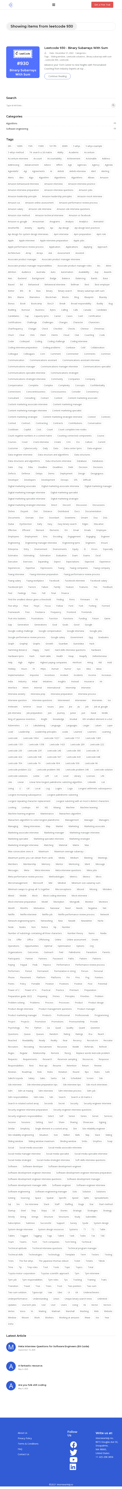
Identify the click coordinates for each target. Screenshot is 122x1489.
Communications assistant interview (81, 360)
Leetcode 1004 (30, 738)
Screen (90, 1078)
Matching (48, 845)
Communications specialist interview (26, 372)
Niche (100, 920)
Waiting (42, 1311)
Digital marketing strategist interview (27, 504)
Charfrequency (15, 328)
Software (12, 1166)
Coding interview (78, 341)
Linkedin (92, 782)
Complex (48, 385)
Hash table (45, 656)
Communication (16, 360)
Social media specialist (57, 1153)
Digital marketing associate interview (60, 486)
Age (70, 164)
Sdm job (91, 1090)
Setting (39, 1122)
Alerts (11, 177)
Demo (51, 473)
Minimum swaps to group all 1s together (29, 889)
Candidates (13, 315)
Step (33, 1210)
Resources (87, 1059)
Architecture (14, 252)
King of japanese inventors (21, 719)
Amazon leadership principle (22, 196)
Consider (76, 391)
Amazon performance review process (78, 202)
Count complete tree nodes (72, 429)
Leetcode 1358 (36, 744)
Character (78, 322)
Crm (68, 441)
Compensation (15, 385)
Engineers (90, 542)
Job (87, 706)
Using (75, 1304)
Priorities (84, 996)
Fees (33, 593)
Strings (34, 1216)
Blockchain (51, 297)
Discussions (98, 504)
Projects (25, 1021)
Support (61, 1223)
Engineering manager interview (41, 542)
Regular (23, 1053)
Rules (97, 1071)
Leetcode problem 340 (77, 769)
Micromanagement (18, 882)
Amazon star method (19, 215)
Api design (64, 227)
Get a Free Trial (102, 4)
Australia (40, 271)
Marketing (73, 826)
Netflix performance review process (76, 914)
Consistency (92, 391)
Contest (92, 416)
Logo (70, 788)
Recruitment (45, 1046)
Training (91, 1279)
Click (32, 334)
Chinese (85, 328)
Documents (14, 517)
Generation (23, 624)
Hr (34, 668)
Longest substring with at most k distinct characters (82, 801)
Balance (66, 278)
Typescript (37, 1292)
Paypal (23, 964)
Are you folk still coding (32, 1385)
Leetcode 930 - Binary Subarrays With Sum (76, 48)
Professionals (82, 1015)
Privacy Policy (25, 1438)
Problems (35, 1002)
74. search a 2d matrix (40, 152)
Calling (64, 309)
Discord (67, 504)
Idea (88, 668)
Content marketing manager (67, 404)
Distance (47, 511)
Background (38, 278)
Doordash (54, 517)
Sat (63, 1078)
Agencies (82, 164)
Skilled (66, 1134)
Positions (64, 983)
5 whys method (16, 152)
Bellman (75, 284)
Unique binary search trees (78, 1298)
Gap (10, 624)
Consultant (13, 397)
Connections (14, 391)
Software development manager (83, 1179)
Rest (31, 1065)
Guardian (63, 643)
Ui (69, 1292)
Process (49, 1002)
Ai (51, 171)
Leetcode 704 (15, 763)
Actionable (91, 158)
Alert (93, 171)
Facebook (54, 580)
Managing (13, 826)
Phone (11, 977)
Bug (110, 303)
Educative (99, 523)
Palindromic (75, 952)
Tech (34, 1241)
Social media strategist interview (53, 1160)
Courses (12, 441)
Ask (50, 252)
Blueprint (89, 297)
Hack (91, 643)
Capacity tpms (41, 315)
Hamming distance (17, 649)
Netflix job (47, 914)
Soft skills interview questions (90, 1160)
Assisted (79, 252)
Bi (30, 290)
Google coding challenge (20, 630)
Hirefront (77, 662)
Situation (43, 1134)
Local (37, 788)
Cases (69, 315)
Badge (53, 278)
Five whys (13, 605)
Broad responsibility (81, 303)
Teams (23, 1241)
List (103, 782)
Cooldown (13, 429)
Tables (11, 1235)
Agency (95, 164)
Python (37, 1027)
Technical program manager (82, 1248)
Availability (84, 271)
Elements (54, 530)
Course (100, 435)
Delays (39, 473)
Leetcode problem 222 (19, 769)
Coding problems (51, 347)
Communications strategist (64, 372)
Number (66, 927)
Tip (20, 1267)
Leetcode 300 (74, 750)
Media (61, 857)
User (53, 1304)
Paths (71, 958)
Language (56, 725)
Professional (63, 1015)
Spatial (50, 1197)
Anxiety (28, 227)
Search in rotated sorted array (23, 1103)
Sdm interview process (69, 1090)
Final (53, 593)
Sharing (74, 1122)
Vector (94, 1304)
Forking (92, 605)
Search (62, 1097)
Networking (47, 920)
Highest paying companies (53, 662)
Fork (81, 605)
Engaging (90, 536)
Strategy (107, 1210)
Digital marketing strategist (64, 498)
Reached (12, 1040)
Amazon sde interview (40, 208)
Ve (84, 1304)
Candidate (102, 309)
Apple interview (27, 240)
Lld (27, 788)
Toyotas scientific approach (55, 1273)
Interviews (97, 700)
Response (104, 1059)
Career (57, 315)
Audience (26, 271)
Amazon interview (53, 183)
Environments (60, 549)
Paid (61, 952)
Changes (63, 322)
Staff (57, 1204)
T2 (93, 1229)
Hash (31, 656)
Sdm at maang (25, 1090)
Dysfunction (25, 523)
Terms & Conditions (28, 1443)
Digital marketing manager (98, 486)
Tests (11, 1260)
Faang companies (79, 567)
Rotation (62, 1071)
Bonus (11, 303)
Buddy (100, 303)
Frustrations (37, 618)
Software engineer (61, 1185)
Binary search (65, 290)
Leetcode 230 (15, 750)
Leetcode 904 (53, 763)
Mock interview (79, 895)
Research (47, 1059)
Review (98, 1065)
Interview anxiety (16, 693)
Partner (29, 958)
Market (59, 826)
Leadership (24, 731)
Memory (45, 864)
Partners (42, 958)
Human (55, 668)
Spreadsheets (101, 1197)
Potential (102, 983)
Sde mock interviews (96, 1084)
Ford (70, 605)
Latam (98, 725)
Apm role (101, 234)
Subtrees (30, 1223)
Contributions (75, 423)
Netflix (11, 914)
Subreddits (91, 1216)
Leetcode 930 (52, 60)
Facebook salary (98, 580)
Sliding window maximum (41, 1141)
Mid (50, 882)
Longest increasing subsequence (24, 794)
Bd (21, 284)
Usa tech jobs (29, 1304)
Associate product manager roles (75, 265)
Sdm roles (39, 1097)
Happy (36, 649)
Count (50, 429)
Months (24, 908)
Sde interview (15, 1084)
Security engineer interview (97, 1103)
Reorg (67, 1053)
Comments (89, 353)
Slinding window (68, 1141)
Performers (14, 971)
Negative (92, 908)
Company (90, 378)
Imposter (34, 675)
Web (96, 1311)
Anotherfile (13, 227)
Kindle (105, 712)
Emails (87, 530)
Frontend (71, 612)
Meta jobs (92, 870)
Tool (45, 1267)
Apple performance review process (26, 246)
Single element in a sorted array (51, 1128)
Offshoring (44, 939)
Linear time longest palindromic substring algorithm (55, 782)
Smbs (84, 1141)
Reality (54, 1040)
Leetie (36, 775)
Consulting (29, 397)
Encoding (57, 536)
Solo (74, 1191)
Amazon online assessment (39, 202)
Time (10, 1267)
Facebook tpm (15, 586)
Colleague (13, 353)
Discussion (81, 504)
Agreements (38, 171)
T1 (84, 1229)
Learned (78, 731)
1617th (52, 146)
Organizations (15, 952)
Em (66, 530)
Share (61, 1122)
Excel (98, 555)
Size (56, 1134)
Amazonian (38, 221)
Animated (98, 221)
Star (91, 1204)
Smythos (97, 1141)
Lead (10, 731)
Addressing (13, 164)
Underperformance (17, 1298)
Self (61, 1116)
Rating (67, 1034)
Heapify (83, 656)
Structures (64, 1216)
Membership (29, 864)
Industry (22, 681)
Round (76, 1071)
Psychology (14, 1027)
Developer (13, 479)
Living (11, 788)
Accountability (54, 158)
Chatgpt (32, 328)
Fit (96, 599)
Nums (91, 933)
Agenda (109, 164)
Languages (71, 725)
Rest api (43, 1065)
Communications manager (21, 366)
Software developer (33, 1166)
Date (10, 467)
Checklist (57, 328)
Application (54, 246)
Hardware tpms (16, 656)
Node (11, 927)
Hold (109, 662)
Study (77, 1216)
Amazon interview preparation (23, 190)
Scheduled (76, 1078)
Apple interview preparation (54, 240)
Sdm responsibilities (18, 1097)
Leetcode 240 (54, 750)
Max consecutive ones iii (20, 851)
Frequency (56, 612)
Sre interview (31, 1204)
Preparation (90, 990)
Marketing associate (94, 826)
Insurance (89, 681)
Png (87, 977)
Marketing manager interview (85, 832)
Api (51, 227)
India (10, 681)
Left (47, 775)
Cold (83, 347)
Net (104, 908)
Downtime (70, 517)
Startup (11, 1210)
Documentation (93, 511)
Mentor (59, 864)
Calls (75, 309)
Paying (11, 964)
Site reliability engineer (93, 1128)
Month (11, 908)
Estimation (45, 555)
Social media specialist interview (91, 1153)
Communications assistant (43, 360)
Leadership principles (46, 731)
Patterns (96, 958)
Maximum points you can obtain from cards (30, 857)
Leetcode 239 (34, 750)
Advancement (32, 164)
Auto (53, 271)
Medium (74, 857)
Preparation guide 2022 (20, 996)
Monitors (103, 901)
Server (95, 1116)
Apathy (41, 227)
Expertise (30, 567)
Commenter (72, 353)
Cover (25, 441)
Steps (44, 1210)
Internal (38, 687)
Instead (75, 681)
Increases (106, 675)
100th (20, 146)
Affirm (59, 164)
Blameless (34, 297)
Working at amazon (69, 1317)
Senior (72, 1116)
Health (59, 656)
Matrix (76, 845)
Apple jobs (79, 240)
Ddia (30, 467)
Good (76, 624)
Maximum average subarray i (69, 851)
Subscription (14, 1223)
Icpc (79, 668)
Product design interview (20, 1008)
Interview (86, 687)
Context (12, 423)
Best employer (102, 284)
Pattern (83, 958)
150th (41, 146)
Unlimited (102, 1298)
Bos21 (50, 303)
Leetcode (64, 60)
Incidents (78, 675)
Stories (64, 1210)
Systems (73, 1229)
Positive (78, 983)
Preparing (42, 996)
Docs (77, 511)
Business (39, 309)
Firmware (85, 599)
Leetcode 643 (74, 756)
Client (43, 334)
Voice (22, 1311)
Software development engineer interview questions (34, 1179)
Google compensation (50, 630)
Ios (109, 700)
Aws (10, 278)
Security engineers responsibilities (25, 1116)
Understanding (40, 1298)
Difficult (87, 479)
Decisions (98, 467)
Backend (22, 278)
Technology (54, 1254)
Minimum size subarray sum (85, 882)
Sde (101, 1078)
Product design (96, 1002)
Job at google (101, 706)
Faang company (101, 567)
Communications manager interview (59, 366)
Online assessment (76, 939)
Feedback (108, 586)
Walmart (56, 1311)
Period (28, 971)
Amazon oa (14, 202)
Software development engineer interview (29, 1172)
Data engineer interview (20, 454)
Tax (93, 1235)
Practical (46, 990)
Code (102, 334)
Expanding (43, 561)
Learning (106, 731)
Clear (22, 334)
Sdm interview (45, 1090)
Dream (84, 517)
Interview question (17, 700)
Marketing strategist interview (23, 845)
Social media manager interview (24, 1153)
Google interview (75, 630)
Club (77, 334)
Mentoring (74, 864)
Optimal (48, 945)
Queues (40, 1034)
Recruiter (108, 1040)
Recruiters (13, 1046)
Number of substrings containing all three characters (35, 933)
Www (87, 1317)
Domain (29, 517)
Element (40, 530)
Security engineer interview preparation (28, 1109)
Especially (108, 549)
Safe (107, 1071)
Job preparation (34, 712)
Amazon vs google (17, 221)
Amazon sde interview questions (73, 208)
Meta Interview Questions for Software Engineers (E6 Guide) (53, 1346)
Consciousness (58, 391)
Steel (23, 1210)
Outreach (48, 952)
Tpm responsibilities (32, 1279)
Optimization (64, 945)
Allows (91, 177)
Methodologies (56, 876)
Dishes (11, 511)
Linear (20, 782)
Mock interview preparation (22, 901)
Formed (106, 605)
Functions (68, 618)
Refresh (103, 1046)
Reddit (75, 1046)
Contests (105, 416)
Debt (70, 467)
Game (107, 618)
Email (76, 530)
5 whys (76, 146)
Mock (35, 895)
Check (45, 328)
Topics (79, 1267)
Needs (79, 908)
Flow (25, 605)
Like (10, 782)
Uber (60, 1292)
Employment (31, 536)
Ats (98, 265)
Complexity (64, 385)
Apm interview (61, 234)
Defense (25, 473)
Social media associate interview (65, 1147)
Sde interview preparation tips (42, 1084)
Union (56, 1298)
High (20, 662)
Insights (62, 681)
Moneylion (58, 901)
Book (23, 303)
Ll (20, 788)
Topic (67, 1267)
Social (11, 1147)
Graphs (36, 643)
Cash (80, 315)
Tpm (77, 1273)
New (60, 920)
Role (39, 1071)
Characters (94, 322)
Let (56, 775)
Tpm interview (92, 1273)
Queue (27, 1034)
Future (95, 618)
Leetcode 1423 (57, 744)
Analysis (69, 221)
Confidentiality (97, 385)
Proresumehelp (77, 1021)
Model (44, 901)
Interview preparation (62, 693)
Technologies (35, 1254)
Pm (68, 977)
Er (85, 549)
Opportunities (32, 945)
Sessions (25, 1122)
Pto (27, 1027)
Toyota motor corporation (21, 1273)
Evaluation (61, 555)
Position (49, 983)
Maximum (43, 851)
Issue (39, 706)
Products (46, 1015)
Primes (56, 996)
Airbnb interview (77, 171)
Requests (12, 1059)
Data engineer (94, 448)
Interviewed (64, 700)
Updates (12, 1304)
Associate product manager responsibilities (30, 265)
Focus (48, 605)
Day (20, 467)
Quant (82, 1027)
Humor (67, 668)
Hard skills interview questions (70, 649)
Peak (34, 964)
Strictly (11, 1216)
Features (83, 586)
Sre (18, 1204)
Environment (40, 549)
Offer (19, 939)
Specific (63, 1197)
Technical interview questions (47, 1248)
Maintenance (47, 813)
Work (37, 1317)
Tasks (83, 1235)
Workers (49, 1317)
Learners (91, 731)
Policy (23, 983)
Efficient (26, 530)
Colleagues (29, 353)
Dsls (105, 517)
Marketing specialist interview (49, 838)
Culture (88, 441)
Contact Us (23, 1454)
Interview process (87, 693)
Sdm (10, 1090)
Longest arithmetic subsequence (95, 788)
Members (13, 864)
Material (63, 845)
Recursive (62, 1046)
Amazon (104, 177)
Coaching (89, 334)
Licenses (90, 775)
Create (57, 441)
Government (76, 637)
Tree (37, 1286)
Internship (71, 687)
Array (28, 252)
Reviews (12, 1071)
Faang (61, 567)
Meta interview (42, 870)
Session (12, 1122)
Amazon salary (15, 208)
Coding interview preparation (22, 347)
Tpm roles (53, 1279)
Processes (64, 1002)
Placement (25, 977)
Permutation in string (65, 971)
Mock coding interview (54, 895)
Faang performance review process (82, 574)
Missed (80, 889)
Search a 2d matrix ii (81, 1097)
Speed (75, 1197)
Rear (65, 1040)
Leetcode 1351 (15, 744)
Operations (13, 945)
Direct (54, 504)
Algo (31, 177)
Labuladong (39, 725)
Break (62, 303)
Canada (87, 309)
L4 (26, 725)
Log (48, 788)
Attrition (12, 271)
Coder (11, 341)
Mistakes (107, 889)
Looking (12, 807)
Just (83, 712)
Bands (94, 278)
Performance (63, 964)
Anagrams (55, 221)
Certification (94, 315)
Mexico (86, 876)
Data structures (82, 454)
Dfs (76, 479)
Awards (108, 271)
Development (48, 479)
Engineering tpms (71, 542)
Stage (81, 1204)
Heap (71, 656)
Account (38, 158)
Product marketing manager (22, 1015)
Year (107, 1317)
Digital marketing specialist (64, 492)
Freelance (40, 612)
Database (82, 460)
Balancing (80, 278)
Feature (70, 586)
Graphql (23, 643)
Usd (43, 1304)
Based (11, 284)
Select (51, 1116)
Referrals (89, 1046)
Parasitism (91, 952)
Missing (93, 889)
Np (54, 927)
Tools (56, 1267)
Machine (70, 807)
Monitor (89, 901)
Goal (54, 624)
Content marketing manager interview (27, 410)
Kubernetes (14, 725)
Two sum (91, 1286)
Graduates (103, 637)
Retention (72, 1065)
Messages (13, 870)
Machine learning (89, 807)
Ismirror (27, 706)
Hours (24, 668)
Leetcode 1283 (93, 738)
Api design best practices (87, 227)
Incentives (49, 675)
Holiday (12, 668)
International (53, 687)
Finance (65, 593)
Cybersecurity (30, 448)
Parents (106, 952)
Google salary (58, 637)
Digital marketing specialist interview (26, 498)
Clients (54, 334)
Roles (50, 1071)
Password (58, 958)
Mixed (11, 895)
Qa (48, 1027)
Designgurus (97, 473)
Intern (26, 687)
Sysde (85, 1223)
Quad (58, 1027)
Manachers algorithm (70, 813)
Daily (45, 448)
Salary (31, 1078)
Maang (57, 807)
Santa (54, 1078)
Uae (50, 1292)
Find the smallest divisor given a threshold (29, 599)
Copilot (27, 429)
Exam (75, 555)
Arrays (40, 252)
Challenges (47, 322)
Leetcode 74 (33, 763)
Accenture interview (18, 158)
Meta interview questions (68, 870)
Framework (14, 612)
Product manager (86, 1008)
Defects (12, 473)
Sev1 (50, 1122)
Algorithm (44, 177)
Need (68, 908)
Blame (20, 297)
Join (50, 712)
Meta (26, 870)
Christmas (99, 328)
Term (83, 1254)
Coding (38, 341)
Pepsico (47, 964)
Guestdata (78, 643)
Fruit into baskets (17, 618)
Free (27, 612)
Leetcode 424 (15, 756)
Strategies (92, 1210)
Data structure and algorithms (53, 454)
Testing (108, 1254)
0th (9, 146)
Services (108, 1116)
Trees (48, 1286)
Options (80, 945)
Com (42, 353)
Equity (75, 549)
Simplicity (25, 1128)
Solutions (101, 1191)
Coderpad (25, 341)
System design (101, 1223)
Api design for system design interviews (28, 234)
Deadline (42, 467)
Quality (69, 1027)
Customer (13, 448)
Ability (60, 152)
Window (12, 1317)
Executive (13, 561)
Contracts (58, 423)
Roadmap (27, 1071)
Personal (98, 971)
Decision (83, 467)
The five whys (26, 1260)
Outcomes (33, 952)
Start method (106, 1204)
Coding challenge (56, 341)
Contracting (42, 423)
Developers (30, 479)
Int (101, 681)
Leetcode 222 (97, 744)
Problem (99, 996)
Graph (11, 643)
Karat (93, 712)
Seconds (48, 1103)
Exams (86, 555)
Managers (104, 819)
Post (90, 983)
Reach (101, 1034)
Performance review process (90, 964)
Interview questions (42, 700)
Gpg (91, 637)
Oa (9, 939)
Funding (83, 618)
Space (38, 1197)
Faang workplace (35, 580)
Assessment (64, 252)
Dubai (11, 523)
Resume (57, 1065)
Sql (9, 1204)
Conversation (94, 423)
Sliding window (58, 56)
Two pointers (74, 1286)
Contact (45, 397)
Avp (96, 271)
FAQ (20, 1449)
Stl (53, 1210)
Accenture (89, 152)
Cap (27, 315)
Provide (94, 1021)
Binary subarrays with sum (99, 56)
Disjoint (24, 511)
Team (11, 1241)
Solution (86, 1191)
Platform (40, 977)
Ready (42, 1040)
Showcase (88, 1122)
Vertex (11, 1311)
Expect (57, 561)
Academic (74, 152)
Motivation (39, 908)
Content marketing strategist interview (62, 416)
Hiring (90, 662)
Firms (72, 599)
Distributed (63, 511)
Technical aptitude (17, 1248)
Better (11, 290)
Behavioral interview (54, 284)
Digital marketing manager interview (26, 492)
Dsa (95, 517)
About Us (22, 1432)
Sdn (51, 1097)
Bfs (21, 290)
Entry (26, 549)
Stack (46, 1204)
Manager (88, 819)
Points (11, 983)
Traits (104, 1279)
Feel (10, 593)
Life (102, 775)
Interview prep (38, 693)
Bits (10, 297)
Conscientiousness (35, 391)
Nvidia (103, 933)
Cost (39, 429)
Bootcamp (36, 303)
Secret (61, 1103)
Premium (74, 990)
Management (72, 819)
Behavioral (33, 284)
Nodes (22, 927)
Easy (49, 523)
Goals (65, 624)
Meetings (102, 857)
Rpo (87, 1071)
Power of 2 (13, 990)
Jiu (79, 706)
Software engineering (61, 128)
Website (108, 1311)
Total (90, 1267)
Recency (77, 1040)
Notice (44, 927)
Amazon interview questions (58, 190)
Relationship (39, 1053)
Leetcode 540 (34, 756)
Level (65, 775)
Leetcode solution (103, 769)
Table (102, 1229)
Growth (49, 643)
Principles (70, 996)
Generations (40, 624)
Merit (87, 864)
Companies (74, 378)
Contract (25, 423)
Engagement (74, 536)
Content (58, 397)
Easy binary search (67, 523)
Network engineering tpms (21, 920)
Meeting (88, 857)
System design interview (20, 1229)
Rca (90, 1034)
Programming (102, 1015)
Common (106, 353)
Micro (99, 876)
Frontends (86, 612)
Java (61, 706)
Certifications (14, 322)
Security (74, 1103)
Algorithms (61, 123)
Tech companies (50, 1241)
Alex (21, 177)
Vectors (107, 1304)
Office (30, 939)
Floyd (36, 605)
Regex (11, 1053)
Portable (35, 983)
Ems (45, 536)
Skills (77, 1134)
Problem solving (16, 1002)
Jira (70, 706)
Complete (33, 385)
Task (71, 1235)
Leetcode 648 (93, 756)
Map (48, 826)
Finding (60, 599)
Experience (105, 561)
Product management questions (55, 1008)
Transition (13, 1286)
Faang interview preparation (44, 574)
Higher (31, 662)
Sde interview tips (72, 1084)
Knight (44, 719)
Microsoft (38, 882)
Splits (86, 1197)
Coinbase (70, 347)
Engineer (105, 536)
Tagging (37, 1235)
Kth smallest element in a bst (97, 719)
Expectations (72, 561)
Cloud (66, 334)
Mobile (23, 895)
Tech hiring (70, 1241)
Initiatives (47, 681)
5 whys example (94, 146)
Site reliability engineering (21, 1134)
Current (101, 441)
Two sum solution (17, 1292)
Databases (97, 460)
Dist (36, 511)
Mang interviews (32, 826)
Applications (72, 246)
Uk (76, 1292)
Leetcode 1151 (72, 738)
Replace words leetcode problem (93, 1053)
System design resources (51, 1229)
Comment (56, 353)
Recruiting (29, 1046)
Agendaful (13, 171)
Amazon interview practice (81, 183)
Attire (108, 265)
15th (30, 146)
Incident (64, 675)
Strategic (77, 1210)
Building (12, 309)
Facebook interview (75, 580)
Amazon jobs (85, 190)
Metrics (73, 876)
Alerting (105, 171)
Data (55, 448)
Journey (61, 712)
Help (10, 662)
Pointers (99, 977)
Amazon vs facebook (80, 215)
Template (70, 1254)
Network (104, 914)
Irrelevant (13, 706)
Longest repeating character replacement (29, 801)
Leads (65, 731)
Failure (44, 586)
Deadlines (58, 467)
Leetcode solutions (76, 56)
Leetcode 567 (54, 756)
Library (77, 775)
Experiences (14, 567)
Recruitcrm (92, 1040)
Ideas (99, 668)
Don (41, 517)
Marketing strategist (79, 838)
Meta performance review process (25, 876)
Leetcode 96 (91, 763)
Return (85, 1065)
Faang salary (14, 580)
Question (95, 1027)
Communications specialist (97, 366)
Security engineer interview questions (72, 1109)
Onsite (95, 939)
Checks (71, 328)
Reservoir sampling (67, 1059)
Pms (77, 977)
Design (81, 473)
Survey (73, 1223)
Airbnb (61, 171)
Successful (45, 1223)
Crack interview (41, 441)
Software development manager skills (27, 1185)
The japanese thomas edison (54, 1260)
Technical (86, 1241)
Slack (97, 1134)
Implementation (16, 675)
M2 (46, 807)
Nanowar (55, 908)
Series (84, 1116)
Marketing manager (54, 832)
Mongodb (75, 901)
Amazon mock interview (89, 196)
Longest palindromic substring (62, 794)
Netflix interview (28, 914)
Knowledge (58, 719)
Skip (87, 1134)
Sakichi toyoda (15, 1078)
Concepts (80, 385)
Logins (58, 788)
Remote (55, 1053)
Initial (34, 681)
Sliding (108, 1134)
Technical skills (15, 1254)
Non (33, 927)
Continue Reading (57, 76)
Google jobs (96, 630)
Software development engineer (64, 1166)
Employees (13, 536)
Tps (66, 1279)
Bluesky (103, 297)
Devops (64, 479)
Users (64, 1304)
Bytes (53, 309)
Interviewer (80, 700)
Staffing (69, 1204)
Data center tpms (73, 448)
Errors (94, 549)
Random (53, 1034)
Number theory (75, 933)
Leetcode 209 (77, 744)
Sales (42, 1078)
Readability (27, 1040)
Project (11, 1021)
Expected (89, 561)
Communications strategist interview (27, 378)
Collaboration (98, 347)
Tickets (89, 1260)
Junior (73, 712)
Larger (86, 725)
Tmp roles (32, 1267)
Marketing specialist (18, 838)
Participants (14, 958)
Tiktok (101, 1260)
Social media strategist (19, 1160)
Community (57, 378)
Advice (47, 164)
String (23, 1216)
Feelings (22, 593)
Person (84, 971)
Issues (50, 706)
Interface (12, 687)
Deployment (66, 473)
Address (106, 158)
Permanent (43, 971)
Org (92, 945)
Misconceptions (63, 889)
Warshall (70, 1311)
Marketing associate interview (23, 832)
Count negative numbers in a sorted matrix (30, 435)
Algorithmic (60, 177)
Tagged (24, 1235)
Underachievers (91, 1292)
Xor (97, 1317)
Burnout (25, 309)
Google (88, 624)
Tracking (77, 1279)
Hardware (96, 649)
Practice (60, 990)
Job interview (14, 712)
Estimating (29, 555)
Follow (59, 605)
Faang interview (16, 574)
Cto (78, 441)
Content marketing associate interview (27, 404)
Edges (85, 523)
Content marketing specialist (66, 410)
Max (87, 845)
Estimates (13, 555)
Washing (84, 1311)
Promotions (57, 1021)
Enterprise (13, 549)
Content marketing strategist (22, 416)
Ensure (104, 542)
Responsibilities (16, 1065)
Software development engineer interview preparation (84, 1172)
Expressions (46, 567)
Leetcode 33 (92, 750)
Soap (109, 1141)
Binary (49, 290)
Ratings (79, 1034)
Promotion (40, 1021)
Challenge (32, 322)
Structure (48, 1216)
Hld (100, 662)
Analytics (83, 221)
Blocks (65, 297)
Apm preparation (82, 234)
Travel (27, 1286)
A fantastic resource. (30, 1365)
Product (79, 1002)
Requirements (30, 1059)
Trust (59, 1286)
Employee (101, 530)
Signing (102, 1122)
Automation (67, 271)
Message (100, 864)
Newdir (71, 920)
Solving (11, 1197)
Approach (102, 246)
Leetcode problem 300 (48, 769)
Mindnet (62, 882)
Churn (11, 334)
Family (57, 586)
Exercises (28, 561)
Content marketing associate (83, 397)
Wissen (25, 1317)
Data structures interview (58, 460)
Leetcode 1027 (51, 738)
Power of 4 (30, 990)
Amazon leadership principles (57, 196)
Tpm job (12, 1279)
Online (58, 939)
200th (65, 146)
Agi (25, 171)
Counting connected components (74, 435)
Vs (32, 1311)
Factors (32, 586)
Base (105, 278)
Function (53, 618)
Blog (76, 297)
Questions (13, 1034)
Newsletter (86, 920)
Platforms (56, 977)
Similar (11, 1128)
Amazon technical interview (49, 215)
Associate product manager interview (61, 259)
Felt (44, 593)
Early (39, 523)
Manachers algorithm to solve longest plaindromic (34, 819)
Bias (38, 290)
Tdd (102, 1235)
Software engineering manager (51, 1191)
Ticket (77, 1260)
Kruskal (73, 719)
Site (75, 1128)
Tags (49, 1235)
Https (43, 668)
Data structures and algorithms (24, 460)
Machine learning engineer (21, 813)
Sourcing (25, 1197)
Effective (12, 530)
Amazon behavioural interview (23, 183)
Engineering (14, 542)
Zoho (11, 1323)
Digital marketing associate (22, 486)
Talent (61, 1235)
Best (87, 284)
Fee (95, 586)
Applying (88, 246)
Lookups (26, 807)
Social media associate (31, 1147)
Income (92, 675)
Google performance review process (26, 637)
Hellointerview (99, 656)
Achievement (73, 158)
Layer (110, 725)
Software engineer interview (90, 1185)
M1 (37, 807)
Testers (95, 1254)
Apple (11, 240)
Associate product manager (22, 259)
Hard (46, 649)
